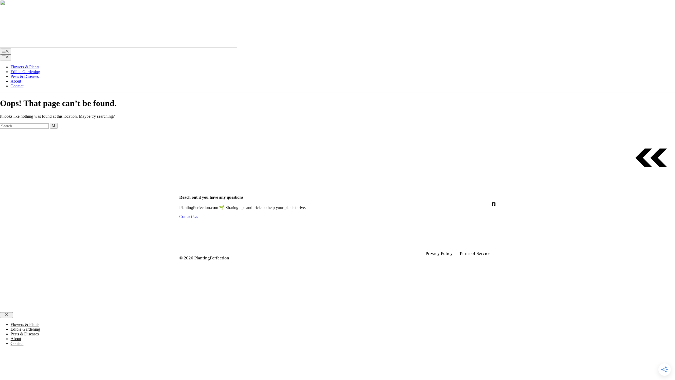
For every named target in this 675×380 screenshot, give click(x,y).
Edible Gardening (25, 71)
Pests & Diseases (25, 76)
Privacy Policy (439, 253)
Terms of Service (474, 253)
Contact (17, 86)
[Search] (53, 126)
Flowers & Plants (25, 67)
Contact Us (188, 216)
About (16, 81)
